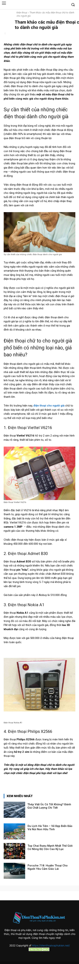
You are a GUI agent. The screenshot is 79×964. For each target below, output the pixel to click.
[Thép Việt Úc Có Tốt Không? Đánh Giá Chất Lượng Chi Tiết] (14, 810)
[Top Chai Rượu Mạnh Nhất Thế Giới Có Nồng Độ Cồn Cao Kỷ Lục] (14, 851)
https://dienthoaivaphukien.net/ (51, 945)
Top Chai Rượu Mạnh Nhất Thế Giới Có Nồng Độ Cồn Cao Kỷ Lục (50, 847)
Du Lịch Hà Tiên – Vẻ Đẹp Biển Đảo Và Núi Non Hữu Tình (50, 827)
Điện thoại (22, 12)
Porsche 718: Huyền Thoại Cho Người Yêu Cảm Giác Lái (48, 867)
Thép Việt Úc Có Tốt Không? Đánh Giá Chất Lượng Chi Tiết (49, 806)
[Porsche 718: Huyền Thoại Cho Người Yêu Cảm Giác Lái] (14, 871)
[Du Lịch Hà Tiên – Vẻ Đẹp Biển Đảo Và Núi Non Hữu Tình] (14, 831)
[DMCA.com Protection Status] (39, 950)
